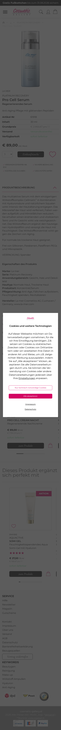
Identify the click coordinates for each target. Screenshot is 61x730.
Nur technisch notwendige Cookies (30, 388)
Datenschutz (30, 409)
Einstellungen (27, 378)
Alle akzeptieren (30, 396)
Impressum (30, 404)
